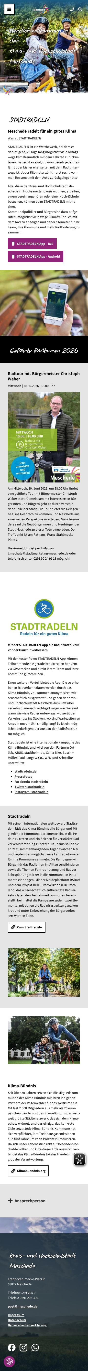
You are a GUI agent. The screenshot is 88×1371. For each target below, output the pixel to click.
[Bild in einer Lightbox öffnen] (44, 437)
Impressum (16, 1315)
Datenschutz (17, 1320)
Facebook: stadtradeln (31, 781)
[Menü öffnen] (9, 9)
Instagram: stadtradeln (31, 792)
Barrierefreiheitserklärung (27, 1325)
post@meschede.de (22, 1306)
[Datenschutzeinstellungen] (9, 1361)
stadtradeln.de (25, 771)
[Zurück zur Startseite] (41, 9)
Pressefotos (23, 776)
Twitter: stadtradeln (29, 787)
